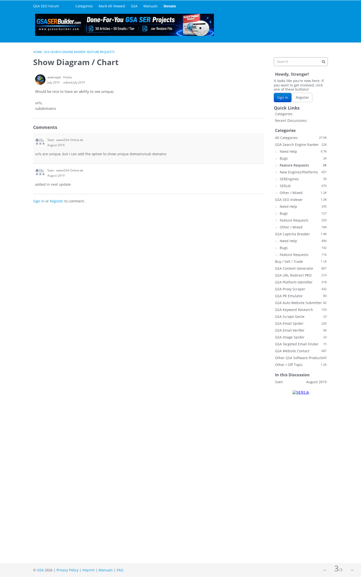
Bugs (303, 158)
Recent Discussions (291, 120)
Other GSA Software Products (301, 357)
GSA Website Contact (301, 351)
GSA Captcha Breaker (301, 234)
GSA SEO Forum (46, 6)
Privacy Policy (67, 570)
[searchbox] (301, 61)
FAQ (120, 570)
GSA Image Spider (301, 337)
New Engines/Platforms (303, 172)
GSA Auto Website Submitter (301, 302)
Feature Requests (303, 165)
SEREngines (303, 179)
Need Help (303, 151)
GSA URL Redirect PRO (301, 275)
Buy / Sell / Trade (301, 261)
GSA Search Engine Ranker (301, 144)
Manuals (150, 6)
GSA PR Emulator (301, 296)
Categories (84, 6)
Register (56, 201)
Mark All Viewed (112, 6)
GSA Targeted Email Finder (301, 344)
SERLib (303, 185)
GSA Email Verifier (301, 330)
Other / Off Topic (301, 364)
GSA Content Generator (301, 268)
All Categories (301, 137)
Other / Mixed (303, 192)
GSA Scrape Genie (301, 316)
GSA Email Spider (301, 323)
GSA (134, 6)
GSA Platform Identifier (301, 282)
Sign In (38, 201)
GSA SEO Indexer (301, 199)
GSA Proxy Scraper (301, 289)
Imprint (88, 570)
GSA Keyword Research (301, 309)
